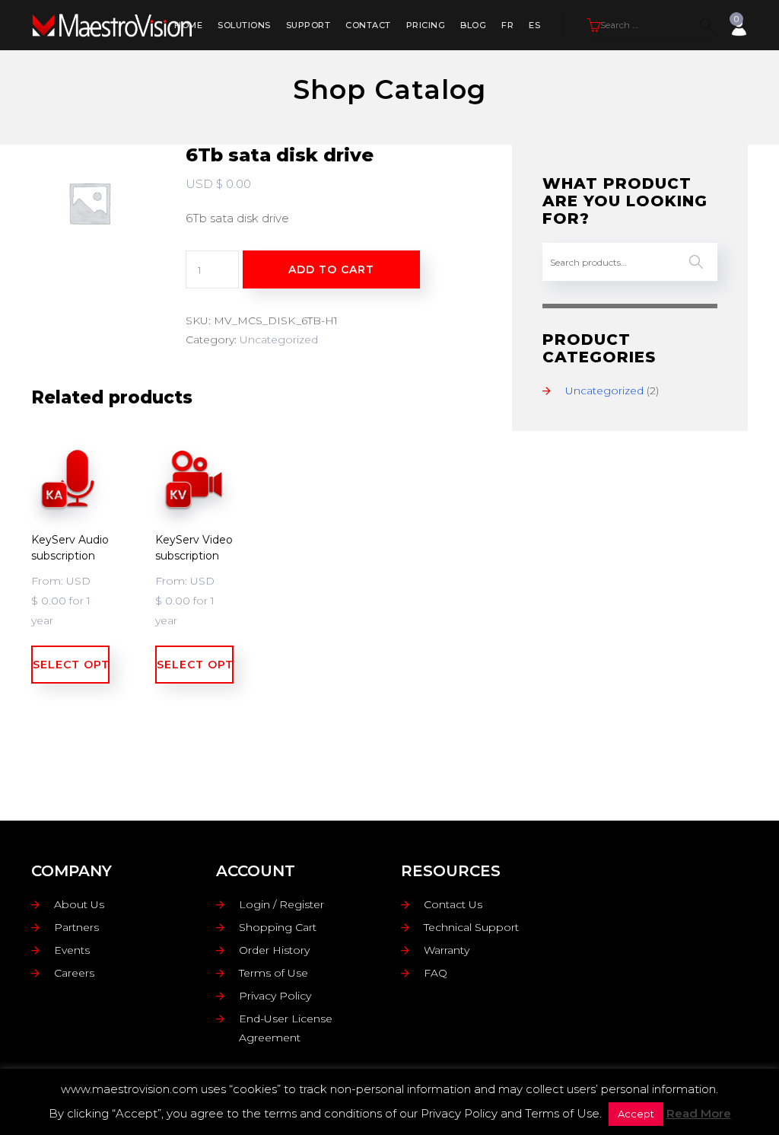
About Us (79, 904)
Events (72, 950)
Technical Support (471, 927)
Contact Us (453, 904)
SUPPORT (308, 25)
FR (507, 25)
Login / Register (281, 904)
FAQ (435, 973)
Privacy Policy (275, 996)
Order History (274, 950)
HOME (188, 25)
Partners (76, 927)
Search (696, 261)
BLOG (473, 25)
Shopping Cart (277, 927)
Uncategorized (279, 339)
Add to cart (331, 269)
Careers (74, 973)
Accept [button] (636, 1114)
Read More (698, 1113)
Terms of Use (273, 973)
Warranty (446, 950)
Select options (71, 664)
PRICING (426, 25)
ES (534, 25)
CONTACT (368, 25)
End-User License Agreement (285, 1028)
